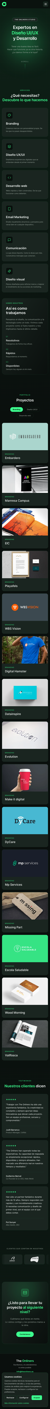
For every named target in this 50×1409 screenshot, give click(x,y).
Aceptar (36, 1398)
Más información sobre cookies (16, 1403)
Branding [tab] (16, 409)
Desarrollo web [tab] (25, 415)
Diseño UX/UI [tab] (32, 409)
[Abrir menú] (45, 4)
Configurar (24, 1398)
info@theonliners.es (25, 1371)
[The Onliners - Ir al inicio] (25, 1361)
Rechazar (10, 1398)
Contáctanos (25, 1334)
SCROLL (25, 61)
